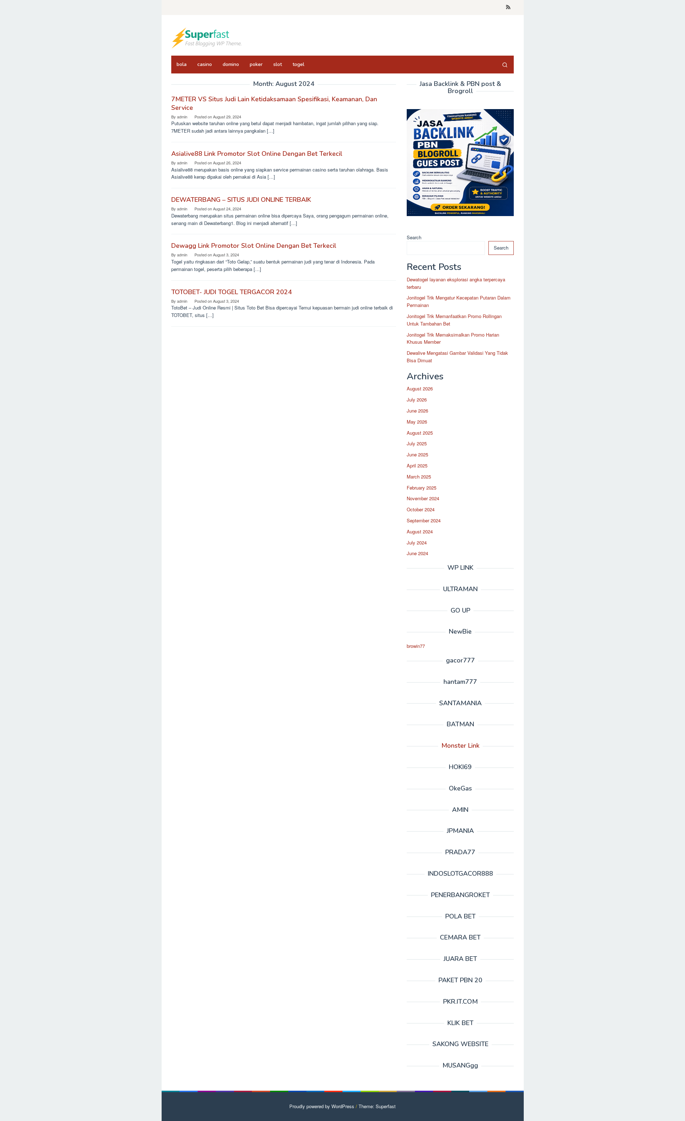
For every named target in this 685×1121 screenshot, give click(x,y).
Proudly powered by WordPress (321, 1106)
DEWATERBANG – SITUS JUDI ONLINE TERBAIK (241, 199)
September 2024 (424, 520)
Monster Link (460, 745)
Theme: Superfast (377, 1106)
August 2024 (420, 531)
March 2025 (419, 476)
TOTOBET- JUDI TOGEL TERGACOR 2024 (231, 292)
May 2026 (417, 421)
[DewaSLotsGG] (207, 37)
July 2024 (417, 542)
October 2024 (421, 509)
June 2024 (417, 553)
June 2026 (417, 410)
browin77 (416, 646)
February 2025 (421, 487)
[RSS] (508, 7)
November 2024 (423, 498)
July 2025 (417, 443)
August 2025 (420, 432)
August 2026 (420, 388)
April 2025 (417, 465)
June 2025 (417, 454)
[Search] (505, 64)
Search (414, 237)
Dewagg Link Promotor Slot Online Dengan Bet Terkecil (253, 245)
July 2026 (417, 399)
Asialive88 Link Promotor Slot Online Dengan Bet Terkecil (256, 153)
